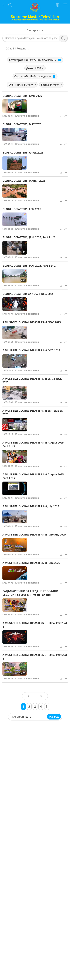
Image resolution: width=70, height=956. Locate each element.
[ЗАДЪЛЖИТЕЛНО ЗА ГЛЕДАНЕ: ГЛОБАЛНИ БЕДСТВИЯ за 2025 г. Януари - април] (14, 605)
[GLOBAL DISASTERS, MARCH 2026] (14, 191)
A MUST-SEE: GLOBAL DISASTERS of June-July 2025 (34, 534)
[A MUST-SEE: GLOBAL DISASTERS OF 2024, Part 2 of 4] (14, 669)
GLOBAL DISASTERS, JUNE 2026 (22, 96)
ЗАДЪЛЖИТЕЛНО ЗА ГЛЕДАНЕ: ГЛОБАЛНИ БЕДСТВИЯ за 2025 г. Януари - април (30, 592)
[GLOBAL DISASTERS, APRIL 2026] (14, 163)
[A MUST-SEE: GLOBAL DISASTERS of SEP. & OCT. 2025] (14, 393)
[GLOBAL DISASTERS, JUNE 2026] (14, 106)
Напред (54, 716)
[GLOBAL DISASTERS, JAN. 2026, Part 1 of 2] (14, 276)
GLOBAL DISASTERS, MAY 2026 (21, 124)
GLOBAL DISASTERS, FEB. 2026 (21, 209)
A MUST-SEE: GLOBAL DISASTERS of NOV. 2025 (31, 322)
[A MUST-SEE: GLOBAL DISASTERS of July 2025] (14, 516)
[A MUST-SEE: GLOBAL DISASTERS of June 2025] (14, 573)
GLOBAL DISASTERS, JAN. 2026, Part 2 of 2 (29, 237)
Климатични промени (27, 115)
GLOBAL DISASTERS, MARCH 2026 (23, 181)
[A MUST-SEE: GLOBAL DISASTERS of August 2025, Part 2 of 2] (14, 456)
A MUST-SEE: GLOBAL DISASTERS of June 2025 (31, 563)
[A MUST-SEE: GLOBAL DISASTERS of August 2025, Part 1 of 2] (14, 488)
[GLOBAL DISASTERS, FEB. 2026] (14, 219)
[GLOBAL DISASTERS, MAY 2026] (14, 134)
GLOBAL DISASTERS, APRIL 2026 (22, 152)
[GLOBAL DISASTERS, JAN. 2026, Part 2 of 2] (14, 248)
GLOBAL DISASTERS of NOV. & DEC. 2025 (28, 294)
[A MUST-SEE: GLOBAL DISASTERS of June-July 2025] (14, 545)
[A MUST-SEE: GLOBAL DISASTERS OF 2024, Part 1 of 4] (14, 637)
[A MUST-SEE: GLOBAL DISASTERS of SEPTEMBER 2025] (14, 424)
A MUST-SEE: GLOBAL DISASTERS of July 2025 (30, 506)
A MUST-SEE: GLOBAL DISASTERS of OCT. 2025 (31, 350)
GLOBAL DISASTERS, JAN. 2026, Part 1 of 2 (29, 265)
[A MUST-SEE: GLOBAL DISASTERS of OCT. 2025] (14, 361)
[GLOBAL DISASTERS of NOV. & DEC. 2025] (14, 304)
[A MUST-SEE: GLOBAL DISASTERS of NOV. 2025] (14, 332)
